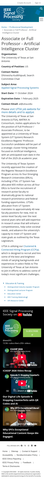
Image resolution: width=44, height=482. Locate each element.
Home (4, 27)
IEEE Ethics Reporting (11, 458)
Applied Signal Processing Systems (20, 87)
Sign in (38, 3)
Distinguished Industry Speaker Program (23, 287)
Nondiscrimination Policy (27, 455)
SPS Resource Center (16, 301)
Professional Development (21, 27)
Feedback (27, 462)
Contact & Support (29, 451)
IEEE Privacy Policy (10, 462)
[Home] (14, 8)
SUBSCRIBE (32, 331)
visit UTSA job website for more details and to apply (20, 110)
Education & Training (15, 283)
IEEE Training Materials (17, 297)
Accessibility (7, 455)
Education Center (14, 294)
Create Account (24, 3)
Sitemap (14, 451)
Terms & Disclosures (11, 466)
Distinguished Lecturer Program (20, 290)
